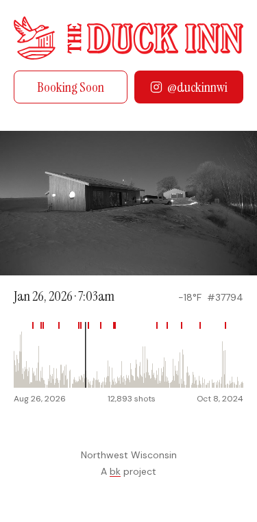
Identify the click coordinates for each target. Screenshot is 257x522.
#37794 (225, 297)
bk (115, 471)
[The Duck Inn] (128, 38)
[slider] (128, 355)
